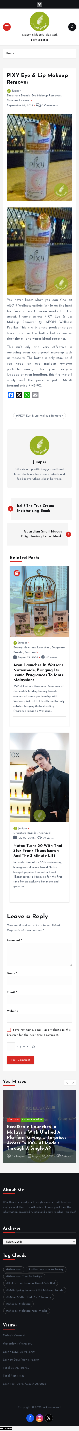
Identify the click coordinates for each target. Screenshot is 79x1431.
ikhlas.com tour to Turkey (47, 1269)
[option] (39, 1126)
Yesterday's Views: (15, 1343)
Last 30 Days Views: (16, 1359)
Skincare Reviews (18, 100)
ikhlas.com (14, 1269)
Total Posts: (11, 1375)
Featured (30, 652)
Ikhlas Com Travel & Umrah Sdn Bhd (31, 1283)
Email (12, 992)
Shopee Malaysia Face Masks (27, 1310)
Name (12, 973)
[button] (67, 1083)
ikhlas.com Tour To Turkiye (25, 1276)
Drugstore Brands (18, 95)
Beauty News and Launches (31, 647)
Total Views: (11, 1367)
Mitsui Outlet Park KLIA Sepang (29, 1297)
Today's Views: (13, 1335)
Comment (14, 940)
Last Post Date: (14, 1384)
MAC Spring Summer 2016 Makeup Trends (35, 1290)
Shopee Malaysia (19, 1304)
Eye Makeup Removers (46, 95)
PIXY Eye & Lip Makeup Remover (40, 415)
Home (10, 53)
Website (12, 1011)
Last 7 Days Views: (16, 1351)
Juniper (16, 90)
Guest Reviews (31, 1136)
